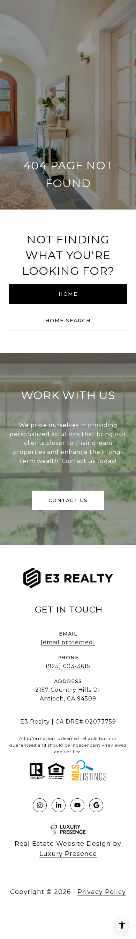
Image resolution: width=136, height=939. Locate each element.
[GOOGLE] (96, 805)
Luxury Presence (68, 854)
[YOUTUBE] (77, 805)
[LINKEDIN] (59, 805)
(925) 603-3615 (68, 666)
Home (68, 294)
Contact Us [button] (68, 500)
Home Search (68, 320)
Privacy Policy (101, 892)
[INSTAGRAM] (40, 805)
